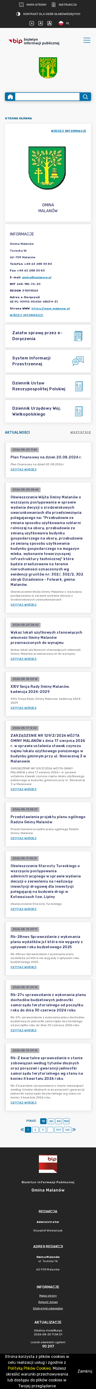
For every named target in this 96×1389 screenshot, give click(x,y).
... (50, 1129)
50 (59, 1121)
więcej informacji (68, 131)
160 (67, 1129)
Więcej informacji (26, 315)
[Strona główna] (10, 96)
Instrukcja (68, 4)
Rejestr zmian (48, 1302)
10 (43, 1121)
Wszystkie (80, 432)
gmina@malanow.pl (36, 277)
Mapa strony (37, 4)
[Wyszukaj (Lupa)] (85, 96)
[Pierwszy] (22, 1130)
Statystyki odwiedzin (48, 1308)
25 (51, 1121)
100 (66, 1121)
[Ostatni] (74, 1130)
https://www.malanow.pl (51, 308)
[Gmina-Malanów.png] (48, 67)
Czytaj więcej (24, 469)
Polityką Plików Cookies (29, 1368)
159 (58, 1129)
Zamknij (85, 1371)
